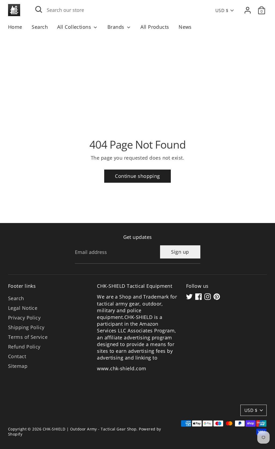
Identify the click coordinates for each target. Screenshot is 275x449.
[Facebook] (198, 296)
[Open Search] (38, 9)
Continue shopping (137, 176)
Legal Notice (22, 308)
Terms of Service (28, 337)
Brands (116, 27)
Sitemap (17, 366)
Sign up (180, 252)
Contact (17, 356)
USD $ (221, 10)
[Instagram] (207, 296)
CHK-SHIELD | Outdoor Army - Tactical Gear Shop (90, 429)
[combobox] (116, 10)
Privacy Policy (24, 317)
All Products (154, 27)
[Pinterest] (217, 296)
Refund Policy (24, 346)
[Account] (247, 10)
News (185, 27)
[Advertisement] (137, 74)
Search (40, 27)
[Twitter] (189, 296)
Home (15, 27)
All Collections (74, 27)
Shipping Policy (26, 327)
